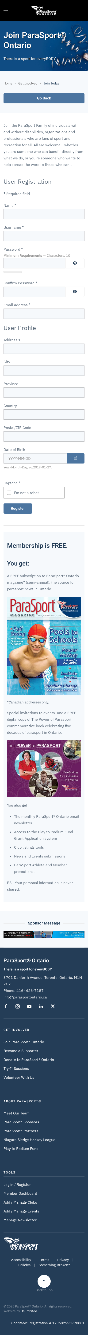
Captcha (12, 483)
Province (11, 383)
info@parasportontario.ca (25, 997)
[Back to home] (44, 10)
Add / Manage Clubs (20, 1202)
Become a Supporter (21, 1050)
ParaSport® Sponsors (21, 1122)
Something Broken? (54, 1265)
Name (10, 205)
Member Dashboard (20, 1193)
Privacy (63, 1260)
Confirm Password (20, 283)
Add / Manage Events (21, 1211)
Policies (24, 1265)
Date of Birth (14, 449)
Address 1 (12, 339)
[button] (6, 10)
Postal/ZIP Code (17, 427)
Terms (44, 1260)
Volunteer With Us (19, 1077)
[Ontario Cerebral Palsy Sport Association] (44, 934)
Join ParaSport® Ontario (24, 1042)
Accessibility (21, 1260)
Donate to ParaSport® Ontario (29, 1059)
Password (13, 249)
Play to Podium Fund (21, 1148)
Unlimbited (29, 1311)
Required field (17, 193)
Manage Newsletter (20, 1220)
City (7, 361)
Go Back (44, 98)
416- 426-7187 (30, 990)
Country (10, 405)
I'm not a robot (26, 492)
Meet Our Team (17, 1113)
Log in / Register (17, 1184)
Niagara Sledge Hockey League (29, 1139)
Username (14, 227)
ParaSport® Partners (21, 1130)
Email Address (17, 304)
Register (18, 508)
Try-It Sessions (16, 1068)
